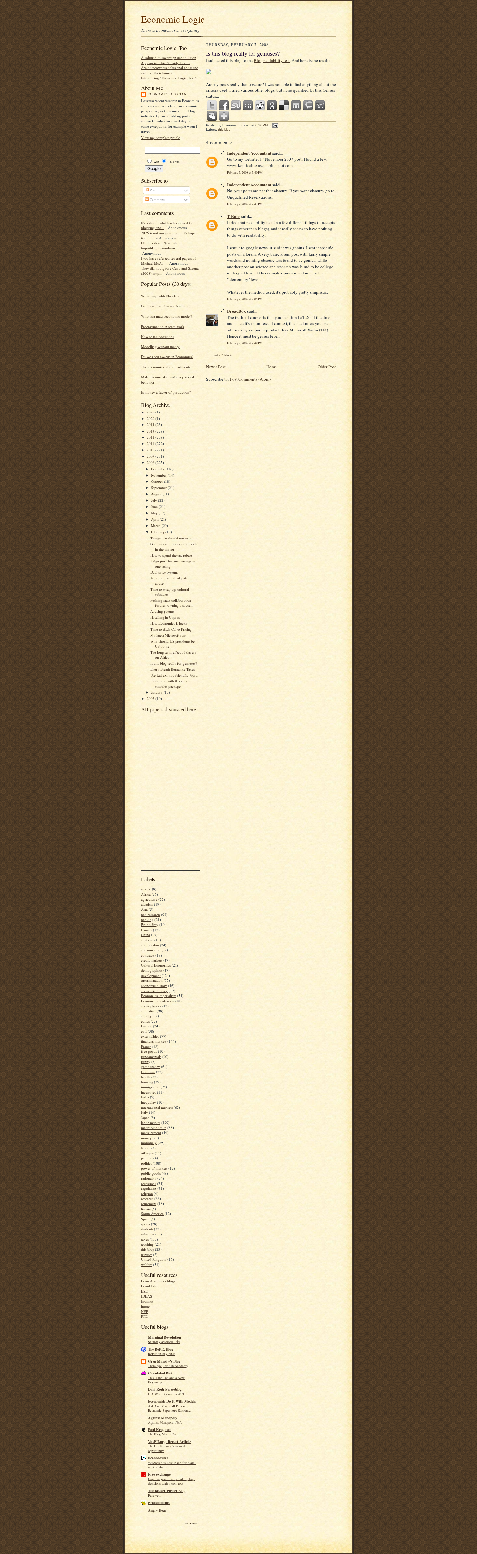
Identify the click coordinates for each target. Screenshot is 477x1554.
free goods (149, 1051)
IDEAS (146, 1296)
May (155, 512)
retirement (148, 1203)
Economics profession (157, 1000)
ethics (145, 1021)
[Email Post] (274, 125)
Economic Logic (173, 19)
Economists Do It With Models (172, 1401)
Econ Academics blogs (158, 1281)
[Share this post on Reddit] (260, 105)
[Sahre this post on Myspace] (212, 116)
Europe (146, 1026)
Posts (153, 190)
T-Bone (233, 216)
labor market (150, 1122)
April (155, 519)
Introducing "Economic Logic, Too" (168, 77)
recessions (148, 1183)
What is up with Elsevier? (160, 296)
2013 (151, 431)
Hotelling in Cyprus (165, 617)
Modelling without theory (160, 346)
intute (145, 1306)
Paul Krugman (159, 1429)
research (147, 1198)
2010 (151, 449)
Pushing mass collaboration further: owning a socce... (171, 603)
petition (147, 1157)
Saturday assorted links (164, 1341)
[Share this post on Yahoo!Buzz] (320, 105)
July (154, 500)
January (157, 692)
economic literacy (154, 990)
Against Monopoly (162, 1418)
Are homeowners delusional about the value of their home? (169, 70)
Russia (146, 1208)
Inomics (147, 1301)
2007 (151, 698)
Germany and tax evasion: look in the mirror (173, 546)
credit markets (151, 960)
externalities (150, 1036)
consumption (151, 949)
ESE (144, 1291)
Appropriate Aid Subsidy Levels (165, 62)
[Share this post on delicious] (284, 105)
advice (146, 889)
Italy (144, 1112)
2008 (151, 462)
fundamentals (151, 1056)
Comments (157, 199)
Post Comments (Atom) (250, 379)
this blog (147, 1249)
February (158, 531)
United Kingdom (153, 1259)
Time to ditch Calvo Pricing (171, 629)
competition (150, 945)
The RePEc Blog (160, 1349)
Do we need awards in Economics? (167, 356)
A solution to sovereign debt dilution (168, 57)
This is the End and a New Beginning (166, 1380)
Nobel (145, 1147)
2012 (151, 437)
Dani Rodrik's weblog (165, 1389)
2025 (151, 412)
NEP (144, 1311)
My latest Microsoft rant (168, 635)
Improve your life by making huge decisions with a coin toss (171, 1481)
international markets (157, 1107)
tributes (146, 1254)
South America (152, 1213)
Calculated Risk (160, 1373)
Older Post (327, 367)
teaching (147, 1244)
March (156, 525)
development (151, 975)
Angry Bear (157, 1510)
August (157, 494)
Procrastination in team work (162, 326)
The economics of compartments (165, 367)
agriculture (149, 899)
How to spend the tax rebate (171, 555)
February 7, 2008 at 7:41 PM (245, 204)
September (159, 487)
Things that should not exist (171, 538)
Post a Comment (223, 355)
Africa (146, 894)
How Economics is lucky (169, 623)
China (145, 934)
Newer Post (216, 367)
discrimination (152, 980)
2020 (151, 418)
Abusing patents (162, 611)
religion (147, 1193)
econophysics (151, 1005)
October (157, 481)
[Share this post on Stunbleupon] (236, 105)
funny (145, 1061)
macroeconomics (153, 1127)
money (146, 1137)
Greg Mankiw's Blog (164, 1361)
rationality (148, 1178)
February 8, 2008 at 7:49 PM (245, 343)
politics (146, 1163)
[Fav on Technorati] (308, 105)
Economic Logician (167, 94)
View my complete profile (160, 137)
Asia (144, 909)
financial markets (153, 1041)
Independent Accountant (249, 153)
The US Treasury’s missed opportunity (166, 1448)
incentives (148, 1092)
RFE (144, 1316)
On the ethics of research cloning (165, 306)
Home (271, 367)
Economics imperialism (158, 995)
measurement (151, 1132)
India (145, 1097)
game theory (150, 1066)
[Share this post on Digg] (248, 105)
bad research (150, 914)
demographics (151, 970)
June (155, 506)
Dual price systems (164, 572)
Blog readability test (272, 60)
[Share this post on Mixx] (296, 105)
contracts (147, 955)
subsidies (147, 1234)
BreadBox (236, 311)
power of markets (154, 1168)
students (147, 1228)
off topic (147, 1153)
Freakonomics (159, 1502)
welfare (146, 1264)
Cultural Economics (156, 965)
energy (146, 1016)
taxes (145, 1239)
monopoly (149, 1142)
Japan (145, 1117)
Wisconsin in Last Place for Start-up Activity (172, 1464)
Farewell (154, 1495)
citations (147, 939)
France (146, 1046)
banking (147, 919)
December (159, 468)
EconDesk (148, 1285)
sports (145, 1224)
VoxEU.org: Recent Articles (169, 1441)
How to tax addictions (157, 336)
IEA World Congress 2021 (166, 1394)
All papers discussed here (168, 709)
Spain (145, 1218)
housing (147, 1081)
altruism (147, 904)
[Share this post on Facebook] (224, 105)
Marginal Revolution (164, 1337)
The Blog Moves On (162, 1434)
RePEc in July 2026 (161, 1353)
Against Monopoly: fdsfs (165, 1422)
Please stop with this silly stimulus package (168, 683)
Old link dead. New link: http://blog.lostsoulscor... (159, 245)
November (159, 475)
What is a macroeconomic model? (166, 316)
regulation (148, 1188)
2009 (151, 456)
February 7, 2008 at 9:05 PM (245, 299)
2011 (151, 443)
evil (144, 1031)
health (145, 1076)
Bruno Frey (149, 924)
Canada (146, 929)
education (148, 1010)
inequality (148, 1102)
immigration (150, 1086)
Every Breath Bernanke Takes (172, 669)
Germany (148, 1071)
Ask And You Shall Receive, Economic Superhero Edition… (169, 1408)
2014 (151, 424)
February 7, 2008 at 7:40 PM (245, 172)
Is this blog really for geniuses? (173, 663)
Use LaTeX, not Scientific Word (174, 675)
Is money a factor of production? (166, 392)
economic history (154, 985)
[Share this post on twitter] (212, 105)
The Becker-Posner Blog (167, 1490)
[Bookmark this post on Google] (272, 105)
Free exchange (159, 1474)
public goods (151, 1173)
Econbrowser (158, 1458)
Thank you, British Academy (168, 1365)
